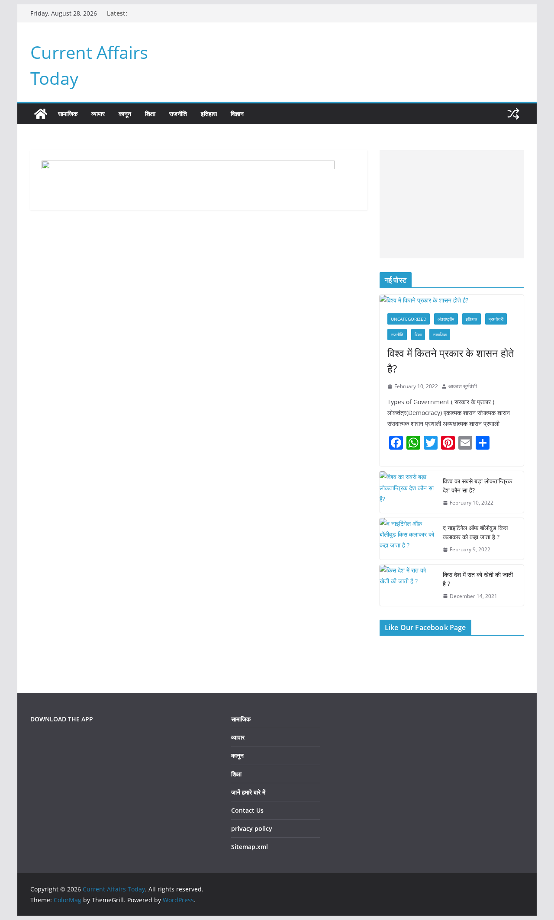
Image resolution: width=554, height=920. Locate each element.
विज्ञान (237, 113)
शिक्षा (150, 113)
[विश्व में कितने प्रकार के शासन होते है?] (452, 300)
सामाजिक (67, 113)
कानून (125, 113)
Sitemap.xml (249, 847)
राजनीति (178, 113)
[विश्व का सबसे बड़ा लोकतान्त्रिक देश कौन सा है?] (408, 492)
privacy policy (251, 828)
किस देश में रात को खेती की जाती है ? (478, 579)
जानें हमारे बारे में (248, 792)
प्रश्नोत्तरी (496, 319)
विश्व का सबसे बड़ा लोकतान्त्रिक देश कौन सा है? (477, 485)
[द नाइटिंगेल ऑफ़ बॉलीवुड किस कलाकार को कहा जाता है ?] (408, 539)
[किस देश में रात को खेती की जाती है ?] (408, 585)
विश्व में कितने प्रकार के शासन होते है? (450, 361)
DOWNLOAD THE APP (61, 719)
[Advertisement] (452, 204)
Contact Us (247, 810)
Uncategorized (408, 319)
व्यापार (98, 113)
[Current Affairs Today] (40, 113)
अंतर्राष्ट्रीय (446, 319)
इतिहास (209, 113)
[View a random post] (513, 113)
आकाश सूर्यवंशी (462, 386)
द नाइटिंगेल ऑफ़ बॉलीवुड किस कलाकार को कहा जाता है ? (475, 532)
